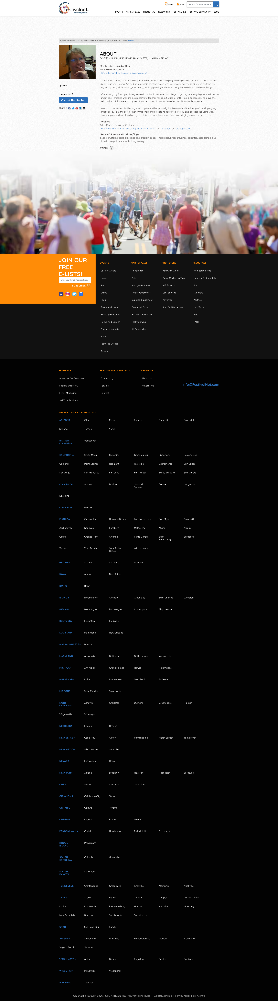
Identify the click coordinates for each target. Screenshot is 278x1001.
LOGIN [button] (170, 4)
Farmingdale (141, 737)
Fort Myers (164, 519)
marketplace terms (162, 996)
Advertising (148, 385)
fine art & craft (140, 307)
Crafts (104, 292)
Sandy (112, 926)
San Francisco (91, 472)
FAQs (196, 321)
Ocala (62, 536)
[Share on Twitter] (73, 108)
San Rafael (140, 472)
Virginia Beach (67, 947)
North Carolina (65, 704)
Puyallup (139, 959)
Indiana (64, 609)
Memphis (164, 885)
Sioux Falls (90, 871)
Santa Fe (114, 749)
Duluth (87, 679)
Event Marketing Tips (174, 278)
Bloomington (91, 597)
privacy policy (182, 996)
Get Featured (169, 292)
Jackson (88, 982)
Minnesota (66, 679)
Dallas (62, 906)
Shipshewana (166, 609)
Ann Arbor (89, 667)
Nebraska (65, 725)
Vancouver (90, 440)
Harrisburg (115, 831)
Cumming (114, 562)
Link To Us (198, 307)
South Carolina (65, 858)
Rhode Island (63, 844)
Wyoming (65, 982)
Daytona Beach (117, 519)
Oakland (64, 463)
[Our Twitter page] (74, 294)
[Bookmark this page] (81, 294)
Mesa (112, 420)
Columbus (139, 784)
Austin (87, 897)
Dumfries (114, 938)
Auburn (88, 959)
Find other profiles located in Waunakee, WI (124, 72)
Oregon (64, 819)
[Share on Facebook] (69, 108)
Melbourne (140, 527)
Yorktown (89, 947)
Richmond (189, 938)
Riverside (139, 463)
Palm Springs (91, 463)
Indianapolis (140, 609)
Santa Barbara (167, 472)
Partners (198, 300)
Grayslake (139, 597)
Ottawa (88, 807)
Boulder (113, 484)
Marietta (138, 562)
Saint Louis (115, 691)
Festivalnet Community (115, 370)
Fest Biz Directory (68, 385)
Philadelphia (140, 831)
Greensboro (165, 702)
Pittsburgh (164, 831)
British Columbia (65, 442)
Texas (63, 897)
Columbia (89, 857)
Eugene (88, 819)
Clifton (112, 737)
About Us (147, 370)
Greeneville (115, 885)
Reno (112, 761)
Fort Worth (90, 906)
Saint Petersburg (165, 538)
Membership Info (202, 270)
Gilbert (87, 420)
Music (104, 278)
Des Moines (115, 574)
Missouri (65, 691)
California (66, 454)
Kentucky (65, 620)
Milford (88, 507)
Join (195, 285)
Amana (88, 574)
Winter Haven (141, 548)
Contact (105, 393)
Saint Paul (139, 679)
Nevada (64, 761)
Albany (88, 772)
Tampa (63, 548)
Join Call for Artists (173, 307)
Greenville (114, 857)
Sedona (63, 428)
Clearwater (90, 519)
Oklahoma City (92, 796)
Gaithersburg (141, 656)
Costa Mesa (90, 454)
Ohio (62, 784)
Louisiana (66, 632)
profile (63, 85)
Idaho (63, 585)
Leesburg (114, 527)
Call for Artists (108, 270)
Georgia (64, 562)
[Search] (216, 4)
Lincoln (88, 725)
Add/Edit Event (171, 270)
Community (107, 378)
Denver (163, 484)
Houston (138, 906)
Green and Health (110, 307)
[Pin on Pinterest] (76, 108)
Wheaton (189, 597)
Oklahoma (66, 796)
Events (104, 262)
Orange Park (91, 536)
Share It (63, 107)
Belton (112, 897)
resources (164, 12)
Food (103, 300)
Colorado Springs (139, 485)
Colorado (66, 484)
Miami (162, 527)
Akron (87, 784)
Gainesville (189, 519)
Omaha (113, 725)
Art (102, 285)
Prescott (163, 420)
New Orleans (116, 632)
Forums (105, 385)
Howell (137, 667)
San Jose (114, 472)
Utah (62, 926)
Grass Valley (141, 454)
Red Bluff (114, 463)
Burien (112, 959)
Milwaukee (90, 970)
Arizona (64, 420)
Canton (138, 897)
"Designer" (165, 128)
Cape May (89, 737)
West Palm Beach (115, 549)
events (119, 12)
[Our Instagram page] (67, 294)
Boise (87, 585)
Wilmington (90, 714)
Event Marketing (68, 393)
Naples (188, 527)
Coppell (163, 897)
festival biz (179, 12)
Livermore (164, 454)
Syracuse (189, 772)
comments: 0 (66, 94)
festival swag (139, 321)
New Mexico (67, 749)
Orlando (113, 536)
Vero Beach (90, 548)
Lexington (89, 620)
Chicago (113, 597)
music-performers (141, 292)
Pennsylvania (68, 831)
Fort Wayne (115, 609)
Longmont (189, 484)
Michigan (65, 667)
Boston (88, 644)
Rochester (164, 772)
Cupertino (114, 454)
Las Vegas (90, 761)
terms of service (141, 996)
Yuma (112, 428)
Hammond (90, 632)
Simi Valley (190, 472)
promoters (149, 12)
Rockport (89, 915)
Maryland (66, 656)
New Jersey (67, 737)
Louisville (114, 620)
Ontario (65, 807)
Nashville (189, 885)
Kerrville (163, 906)
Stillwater (164, 679)
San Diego (64, 472)
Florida (64, 519)
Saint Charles (166, 597)
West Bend (115, 970)
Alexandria (90, 938)
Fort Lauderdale (142, 519)
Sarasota (189, 536)
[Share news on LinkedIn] (80, 108)
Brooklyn (114, 772)
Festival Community (200, 12)
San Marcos (140, 915)
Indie (103, 336)
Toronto (113, 807)
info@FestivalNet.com (200, 384)
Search (104, 351)
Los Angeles (190, 454)
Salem (137, 819)
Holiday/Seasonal (110, 314)
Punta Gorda (141, 536)
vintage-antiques (141, 285)
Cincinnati (114, 784)
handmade (137, 270)
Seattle (162, 959)
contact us (199, 996)
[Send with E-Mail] (84, 108)
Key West (89, 527)
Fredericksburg (117, 906)
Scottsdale (189, 420)
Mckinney (189, 906)
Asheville (89, 702)
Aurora (88, 484)
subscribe (79, 285)
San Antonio (115, 915)
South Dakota (64, 873)
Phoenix (138, 420)
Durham (138, 702)
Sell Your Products (68, 400)
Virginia (64, 938)
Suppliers (198, 292)
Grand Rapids (116, 667)
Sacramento (165, 463)
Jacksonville (66, 527)
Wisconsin (66, 970)
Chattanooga (91, 885)
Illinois (64, 597)
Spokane (188, 959)
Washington (67, 959)
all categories (139, 329)
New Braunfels (67, 915)
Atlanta (88, 562)
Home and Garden (110, 321)
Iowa (62, 574)
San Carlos (189, 463)
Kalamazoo (165, 667)
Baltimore (114, 656)
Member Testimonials (204, 278)
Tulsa (112, 796)
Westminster (165, 656)
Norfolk (163, 938)
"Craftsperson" (183, 128)
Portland (113, 819)
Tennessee (66, 885)
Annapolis (89, 656)
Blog (216, 12)
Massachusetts (68, 644)
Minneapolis (115, 679)
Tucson (88, 428)
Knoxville (139, 885)
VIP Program (169, 285)
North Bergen (166, 737)
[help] (111, 147)
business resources (142, 314)
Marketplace (133, 12)
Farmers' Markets (110, 329)
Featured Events (109, 343)
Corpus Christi (191, 897)
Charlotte (114, 702)
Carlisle (88, 831)
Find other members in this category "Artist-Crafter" (128, 128)
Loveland (64, 495)
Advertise (167, 300)
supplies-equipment (142, 300)
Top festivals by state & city (77, 412)
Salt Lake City (91, 926)
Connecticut (68, 507)
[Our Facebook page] (61, 294)
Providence (90, 842)
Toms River (190, 737)
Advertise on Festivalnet (72, 378)
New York (66, 772)
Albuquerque (91, 749)
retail (135, 278)
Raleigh (188, 702)
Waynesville (65, 714)
